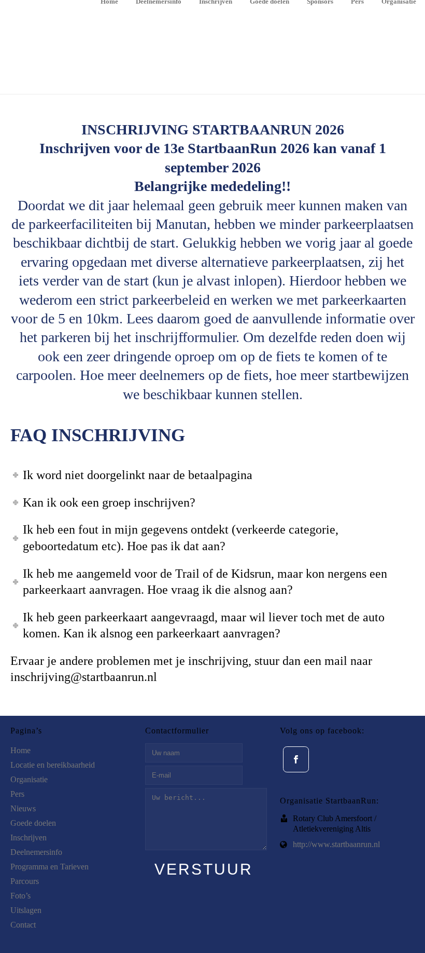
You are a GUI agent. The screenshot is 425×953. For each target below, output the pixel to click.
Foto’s (20, 895)
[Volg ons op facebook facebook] (296, 759)
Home (109, 2)
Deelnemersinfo (158, 2)
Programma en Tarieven (49, 866)
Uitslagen (25, 910)
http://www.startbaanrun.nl (336, 844)
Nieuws (23, 808)
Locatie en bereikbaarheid (52, 764)
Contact (23, 924)
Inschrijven (215, 2)
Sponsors (320, 2)
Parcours (24, 881)
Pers (357, 2)
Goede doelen (269, 2)
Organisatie (398, 2)
